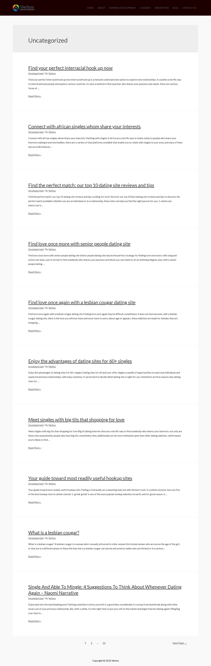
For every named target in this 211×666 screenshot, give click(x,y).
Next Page (180, 642)
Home (90, 8)
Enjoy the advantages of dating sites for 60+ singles (80, 361)
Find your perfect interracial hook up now (70, 68)
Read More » (34, 96)
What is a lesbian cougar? (53, 532)
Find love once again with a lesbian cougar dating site (81, 302)
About (101, 8)
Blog (175, 8)
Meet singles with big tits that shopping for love (76, 419)
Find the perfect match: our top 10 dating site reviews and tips (91, 185)
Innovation (162, 8)
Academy (145, 8)
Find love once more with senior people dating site (79, 243)
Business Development (123, 8)
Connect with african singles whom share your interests (84, 126)
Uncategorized (35, 73)
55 (104, 642)
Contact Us (189, 8)
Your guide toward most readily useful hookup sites (80, 478)
